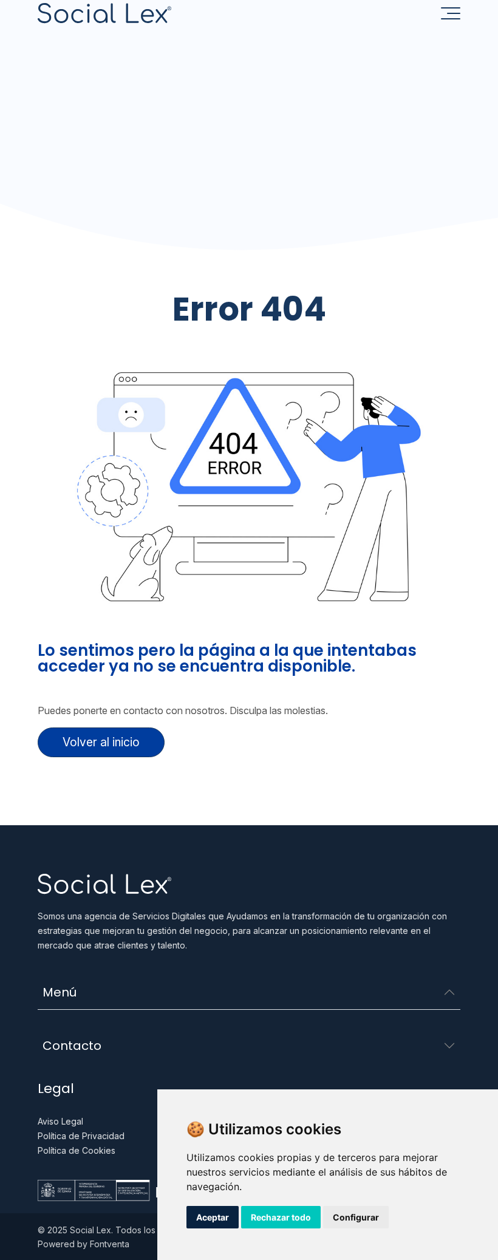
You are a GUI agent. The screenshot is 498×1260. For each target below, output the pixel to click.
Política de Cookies (76, 1150)
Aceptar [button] (212, 1217)
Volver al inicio (101, 742)
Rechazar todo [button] (281, 1217)
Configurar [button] (356, 1217)
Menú (60, 992)
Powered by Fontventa (83, 1244)
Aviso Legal (60, 1121)
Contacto (72, 1045)
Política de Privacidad (81, 1136)
